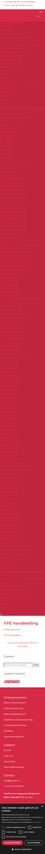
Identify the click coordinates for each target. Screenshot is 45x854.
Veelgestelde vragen (10, 85)
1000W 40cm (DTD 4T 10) (13, 190)
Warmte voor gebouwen (12, 70)
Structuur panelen (9, 444)
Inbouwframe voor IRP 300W (15, 474)
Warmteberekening (10, 96)
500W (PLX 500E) (9, 277)
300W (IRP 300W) (9, 448)
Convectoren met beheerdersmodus (18, 37)
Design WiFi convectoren (12, 212)
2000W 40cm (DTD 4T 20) (13, 197)
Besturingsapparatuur (11, 52)
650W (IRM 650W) (9, 434)
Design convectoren (10, 175)
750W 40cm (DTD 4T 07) (12, 186)
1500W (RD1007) (8, 394)
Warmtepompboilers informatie (16, 48)
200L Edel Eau (7, 154)
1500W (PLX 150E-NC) (11, 310)
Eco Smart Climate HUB (12, 463)
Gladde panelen (8, 426)
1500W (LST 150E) (9, 368)
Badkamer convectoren (12, 343)
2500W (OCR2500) (9, 386)
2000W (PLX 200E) (9, 292)
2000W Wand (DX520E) (12, 335)
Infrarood (4, 423)
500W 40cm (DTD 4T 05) (12, 183)
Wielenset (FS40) (8, 259)
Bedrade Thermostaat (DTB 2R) (16, 466)
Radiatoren (5, 372)
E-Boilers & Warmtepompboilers (16, 106)
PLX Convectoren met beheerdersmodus (21, 299)
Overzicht (5, 78)
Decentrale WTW (9, 561)
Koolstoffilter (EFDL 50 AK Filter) (16, 601)
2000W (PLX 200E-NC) (11, 314)
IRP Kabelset (6, 477)
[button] (22, 849)
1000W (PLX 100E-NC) (11, 306)
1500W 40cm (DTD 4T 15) (12, 194)
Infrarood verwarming (11, 59)
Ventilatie (4, 67)
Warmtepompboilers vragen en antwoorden (22, 45)
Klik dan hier (26, 797)
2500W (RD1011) (8, 401)
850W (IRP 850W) (9, 455)
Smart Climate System (11, 63)
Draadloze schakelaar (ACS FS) (15, 590)
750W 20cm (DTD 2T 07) (12, 204)
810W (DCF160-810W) (11, 525)
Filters (3, 594)
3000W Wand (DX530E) (12, 339)
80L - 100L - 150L (8, 168)
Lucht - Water (7, 125)
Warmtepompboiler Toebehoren (16, 161)
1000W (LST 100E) (9, 365)
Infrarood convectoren (11, 481)
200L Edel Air (6, 135)
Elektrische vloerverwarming (14, 56)
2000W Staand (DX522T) (12, 332)
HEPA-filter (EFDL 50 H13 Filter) (16, 604)
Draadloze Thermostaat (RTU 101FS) (18, 470)
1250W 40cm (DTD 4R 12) (12, 226)
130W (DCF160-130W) (10, 514)
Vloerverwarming (9, 506)
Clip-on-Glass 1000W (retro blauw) (17, 270)
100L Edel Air (6, 143)
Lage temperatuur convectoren (16, 357)
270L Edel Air (6, 128)
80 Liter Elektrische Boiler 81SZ (15, 117)
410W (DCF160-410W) (10, 517)
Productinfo (6, 27)
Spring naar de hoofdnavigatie (20, 2)
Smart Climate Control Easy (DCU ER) (18, 252)
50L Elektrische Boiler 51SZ (13, 114)
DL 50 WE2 (5, 564)
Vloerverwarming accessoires (14, 546)
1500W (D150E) (7, 415)
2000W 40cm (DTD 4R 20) (13, 234)
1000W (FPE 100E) (9, 488)
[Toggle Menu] (39, 16)
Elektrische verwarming (12, 23)
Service (3, 74)
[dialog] (22, 829)
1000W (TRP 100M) (9, 350)
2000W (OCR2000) (10, 383)
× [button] (42, 806)
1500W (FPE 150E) (9, 492)
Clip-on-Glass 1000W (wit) (13, 266)
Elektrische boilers (9, 41)
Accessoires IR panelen (11, 459)
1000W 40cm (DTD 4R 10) (13, 223)
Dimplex (14, 14)
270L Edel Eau (7, 150)
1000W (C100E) (7, 412)
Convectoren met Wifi (11, 34)
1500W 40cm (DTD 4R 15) (12, 230)
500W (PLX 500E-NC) (11, 303)
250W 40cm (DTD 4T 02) (12, 179)
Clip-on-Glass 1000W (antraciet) (15, 263)
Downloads (5, 92)
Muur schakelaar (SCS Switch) (15, 255)
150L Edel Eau (7, 157)
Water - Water (7, 146)
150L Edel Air (6, 139)
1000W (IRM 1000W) (10, 441)
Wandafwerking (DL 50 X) (13, 583)
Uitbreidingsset (7, 528)
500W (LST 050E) (9, 361)
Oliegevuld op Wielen (11, 375)
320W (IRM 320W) (9, 430)
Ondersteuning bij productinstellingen (19, 81)
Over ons (4, 99)
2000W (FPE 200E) (10, 495)
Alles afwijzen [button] (33, 843)
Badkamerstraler (8, 499)
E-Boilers (4, 110)
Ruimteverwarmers (13, 708)
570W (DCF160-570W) (11, 521)
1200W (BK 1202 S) (9, 503)
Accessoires (5, 568)
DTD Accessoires (8, 237)
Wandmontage (7, 404)
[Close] (1, 614)
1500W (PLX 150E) (9, 288)
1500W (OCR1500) (9, 379)
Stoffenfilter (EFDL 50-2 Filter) (15, 597)
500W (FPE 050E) (9, 484)
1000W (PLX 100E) (9, 285)
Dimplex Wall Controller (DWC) (15, 317)
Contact (4, 103)
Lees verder (36, 822)
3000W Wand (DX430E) (12, 328)
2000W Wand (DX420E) (12, 325)
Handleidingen (7, 88)
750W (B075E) (7, 408)
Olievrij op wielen (8, 390)
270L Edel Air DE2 (9, 132)
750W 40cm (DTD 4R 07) (12, 219)
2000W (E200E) (8, 419)
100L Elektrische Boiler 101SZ (14, 121)
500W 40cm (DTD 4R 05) (12, 215)
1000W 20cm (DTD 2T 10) (13, 208)
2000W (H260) (7, 354)
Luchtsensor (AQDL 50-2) (12, 586)
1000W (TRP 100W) (10, 346)
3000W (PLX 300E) (9, 295)
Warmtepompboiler (14, 736)
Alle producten (7, 608)
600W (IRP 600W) (9, 452)
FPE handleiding (12, 635)
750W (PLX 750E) (9, 281)
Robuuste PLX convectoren (14, 274)
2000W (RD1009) (8, 397)
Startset (4, 510)
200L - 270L (6, 165)
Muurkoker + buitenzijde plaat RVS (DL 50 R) (22, 579)
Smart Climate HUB (10, 241)
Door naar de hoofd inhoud (18, 5)
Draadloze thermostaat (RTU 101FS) (18, 554)
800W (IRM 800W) (9, 437)
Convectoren (6, 30)
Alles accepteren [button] (12, 843)
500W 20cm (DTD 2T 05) (12, 201)
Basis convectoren (9, 321)
